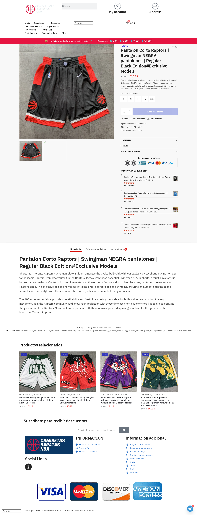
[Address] (155, 6)
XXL (152, 99)
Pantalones (30, 33)
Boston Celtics (25, 395)
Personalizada (48, 33)
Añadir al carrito (155, 111)
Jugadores (51, 26)
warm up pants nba (76, 331)
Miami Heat (76, 395)
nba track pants (142, 331)
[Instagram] (28, 467)
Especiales (39, 23)
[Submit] (124, 430)
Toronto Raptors (114, 328)
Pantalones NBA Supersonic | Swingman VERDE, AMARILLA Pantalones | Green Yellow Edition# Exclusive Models (157, 401)
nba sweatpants (91, 331)
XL (145, 99)
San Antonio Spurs (161, 395)
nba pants (168, 331)
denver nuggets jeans (126, 331)
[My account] (117, 6)
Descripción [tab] (76, 249)
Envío (125, 146)
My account (117, 12)
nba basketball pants (24, 331)
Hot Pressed (30, 29)
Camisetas (55, 23)
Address (155, 12)
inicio (27, 23)
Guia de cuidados (131, 151)
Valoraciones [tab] (117, 249)
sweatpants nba (156, 331)
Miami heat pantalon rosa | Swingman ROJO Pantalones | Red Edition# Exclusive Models (77, 400)
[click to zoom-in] (66, 91)
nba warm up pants (42, 331)
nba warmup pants (59, 331)
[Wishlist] (52, 355)
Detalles (127, 140)
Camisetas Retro (32, 26)
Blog (64, 33)
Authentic (47, 29)
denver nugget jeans (107, 331)
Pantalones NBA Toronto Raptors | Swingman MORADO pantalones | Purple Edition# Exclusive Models (116, 400)
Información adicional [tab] (96, 249)
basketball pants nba (182, 331)
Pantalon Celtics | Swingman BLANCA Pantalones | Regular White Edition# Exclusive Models (37, 400)
